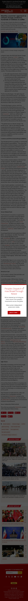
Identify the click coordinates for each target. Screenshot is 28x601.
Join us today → (14, 312)
